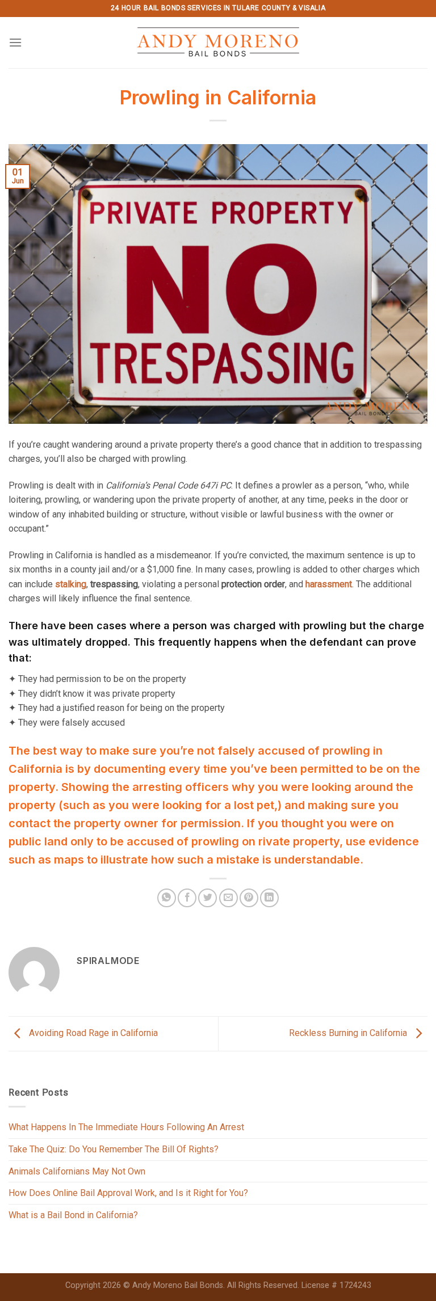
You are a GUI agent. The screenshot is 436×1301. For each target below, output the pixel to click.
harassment (328, 584)
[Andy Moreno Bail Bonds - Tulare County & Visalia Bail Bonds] (218, 42)
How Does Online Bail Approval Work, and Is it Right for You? (128, 1193)
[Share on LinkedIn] (269, 898)
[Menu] (15, 42)
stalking (70, 584)
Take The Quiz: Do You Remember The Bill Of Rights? (114, 1149)
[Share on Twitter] (207, 898)
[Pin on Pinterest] (249, 898)
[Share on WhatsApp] (166, 898)
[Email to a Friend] (228, 898)
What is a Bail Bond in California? (73, 1215)
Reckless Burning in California (349, 1033)
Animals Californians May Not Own (77, 1171)
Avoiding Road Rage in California (92, 1033)
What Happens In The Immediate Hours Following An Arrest (126, 1127)
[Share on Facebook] (187, 898)
